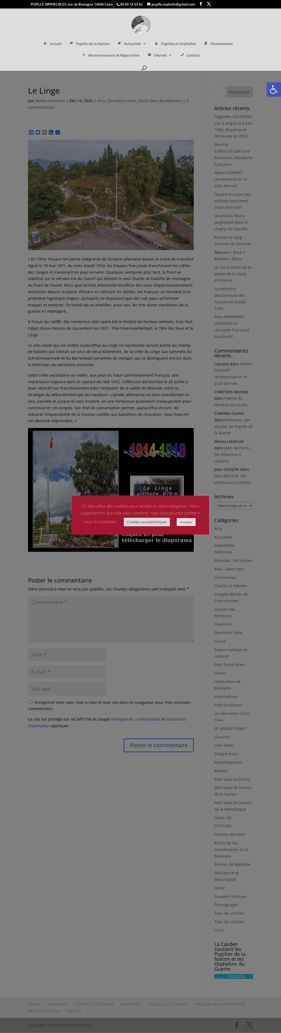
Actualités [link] (132, 43)
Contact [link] (193, 55)
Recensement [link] (221, 43)
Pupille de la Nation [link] (92, 43)
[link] (274, 89)
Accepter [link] (186, 522)
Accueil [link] (56, 43)
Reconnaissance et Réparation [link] (113, 55)
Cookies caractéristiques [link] (147, 521)
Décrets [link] (160, 55)
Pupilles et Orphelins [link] (178, 43)
